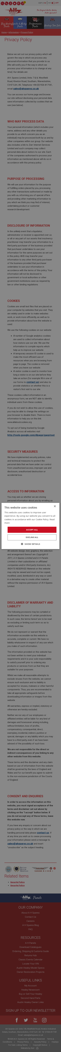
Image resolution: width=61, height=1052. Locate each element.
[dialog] (30, 526)
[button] (30, 544)
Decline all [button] (32, 537)
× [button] (55, 506)
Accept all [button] (32, 529)
